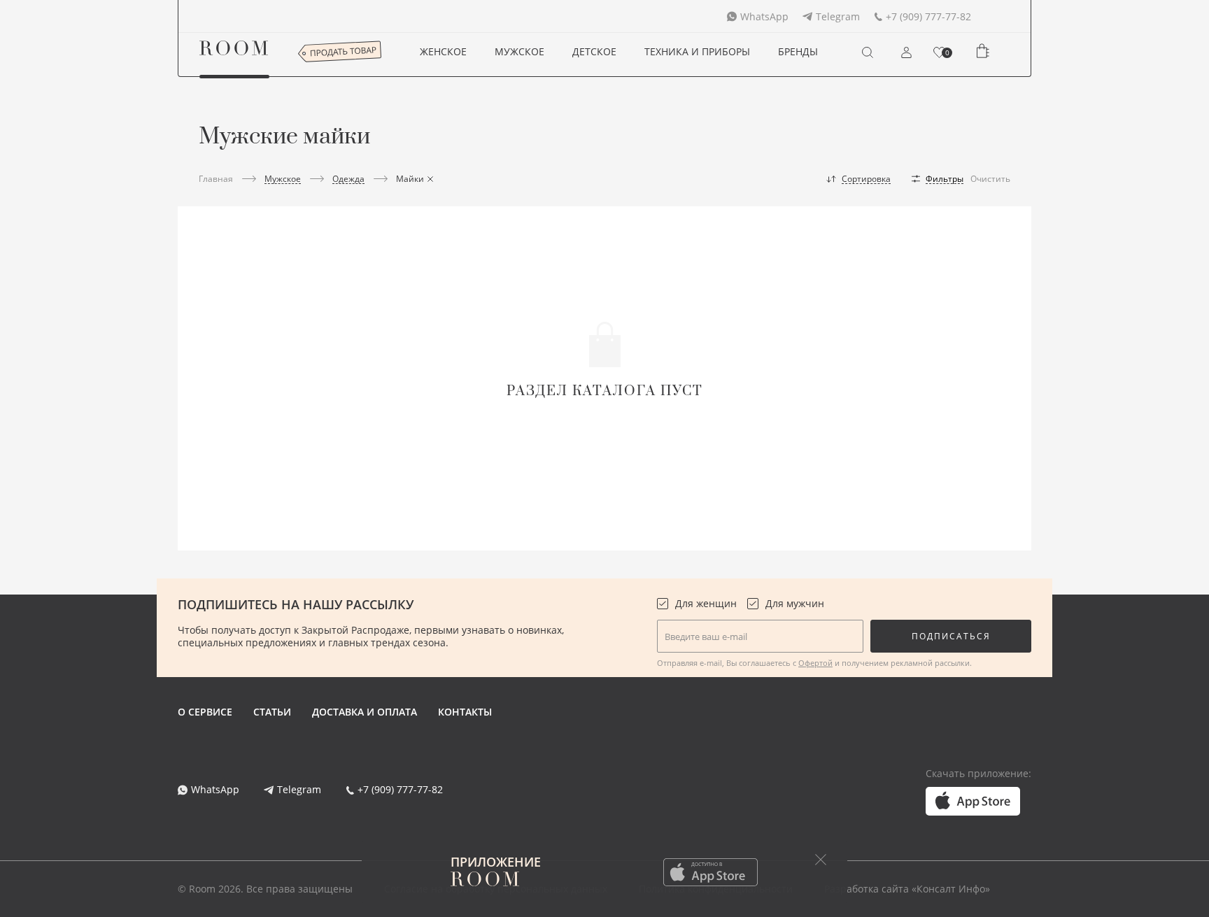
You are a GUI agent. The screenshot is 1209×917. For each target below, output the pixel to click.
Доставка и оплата (364, 711)
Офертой (815, 662)
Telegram (838, 16)
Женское (443, 51)
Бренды (798, 51)
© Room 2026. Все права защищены (265, 888)
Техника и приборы (697, 51)
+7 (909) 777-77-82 (928, 16)
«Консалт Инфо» (951, 888)
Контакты (465, 711)
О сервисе (205, 711)
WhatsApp (764, 16)
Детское (594, 51)
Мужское (519, 51)
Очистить (990, 179)
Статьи (272, 711)
